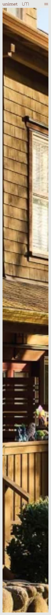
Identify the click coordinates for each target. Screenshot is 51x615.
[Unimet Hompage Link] (10, 4)
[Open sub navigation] (46, 4)
